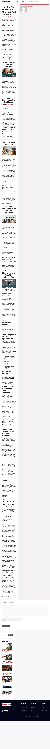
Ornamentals (33, 707)
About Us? (38, 1)
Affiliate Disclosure (10, 716)
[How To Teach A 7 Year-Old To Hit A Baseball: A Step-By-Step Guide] (7, 646)
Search (3, 633)
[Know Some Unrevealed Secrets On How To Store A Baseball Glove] (7, 668)
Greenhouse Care (24, 710)
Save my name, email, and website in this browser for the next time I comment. (18, 622)
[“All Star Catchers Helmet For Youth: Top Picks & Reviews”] (7, 689)
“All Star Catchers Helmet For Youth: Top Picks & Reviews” (7, 695)
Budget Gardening (44, 707)
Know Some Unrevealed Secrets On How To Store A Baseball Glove (7, 673)
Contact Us (45, 1)
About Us (15, 716)
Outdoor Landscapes (24, 707)
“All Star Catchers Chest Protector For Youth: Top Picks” (6, 684)
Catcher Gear (31, 1)
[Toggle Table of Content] (10, 59)
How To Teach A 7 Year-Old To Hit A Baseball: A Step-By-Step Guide (7, 651)
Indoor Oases (23, 705)
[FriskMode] (6, 1)
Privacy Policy (4, 716)
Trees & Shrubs (33, 710)
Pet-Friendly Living (44, 705)
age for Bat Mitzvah (10, 104)
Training (17, 1)
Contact (19, 716)
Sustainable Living (44, 710)
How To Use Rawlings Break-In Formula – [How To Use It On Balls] (7, 662)
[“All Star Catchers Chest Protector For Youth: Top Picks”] (7, 679)
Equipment (22, 1)
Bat (27, 1)
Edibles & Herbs (33, 705)
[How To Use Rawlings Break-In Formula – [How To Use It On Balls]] (7, 657)
